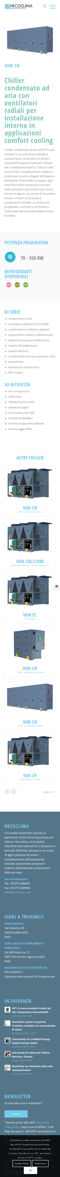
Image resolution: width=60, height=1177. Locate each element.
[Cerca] (43, 6)
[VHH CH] (29, 644)
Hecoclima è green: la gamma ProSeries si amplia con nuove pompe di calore (33, 1025)
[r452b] (26, 285)
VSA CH (30, 775)
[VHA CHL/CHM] (29, 537)
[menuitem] (43, 6)
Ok (30, 1170)
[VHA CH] (29, 484)
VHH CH (30, 668)
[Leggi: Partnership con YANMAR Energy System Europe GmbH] (7, 1041)
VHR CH (30, 721)
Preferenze (40, 1163)
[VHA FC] (29, 591)
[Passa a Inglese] (57, 586)
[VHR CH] (29, 698)
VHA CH (30, 507)
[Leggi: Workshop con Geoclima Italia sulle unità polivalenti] (7, 1068)
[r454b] (17, 285)
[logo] (24, 6)
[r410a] (8, 285)
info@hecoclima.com (17, 892)
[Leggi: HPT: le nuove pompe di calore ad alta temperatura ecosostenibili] (7, 1010)
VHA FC (30, 614)
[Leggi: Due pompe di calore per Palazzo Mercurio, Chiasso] (7, 1054)
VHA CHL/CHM (30, 561)
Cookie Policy (21, 1163)
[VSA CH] (29, 752)
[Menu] (51, 6)
